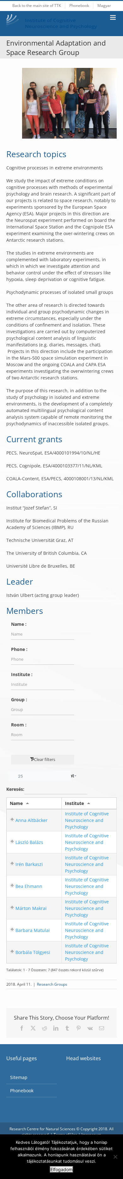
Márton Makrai (31, 908)
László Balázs (29, 842)
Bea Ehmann (28, 886)
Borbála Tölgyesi (32, 952)
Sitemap (18, 1077)
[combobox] (39, 776)
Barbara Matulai (32, 930)
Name (16, 803)
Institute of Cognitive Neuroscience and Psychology (87, 820)
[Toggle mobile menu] (113, 17)
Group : (19, 699)
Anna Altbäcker (31, 820)
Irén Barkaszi (29, 864)
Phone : (19, 649)
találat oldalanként (46, 776)
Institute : (21, 674)
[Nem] (115, 1157)
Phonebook (21, 1091)
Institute (74, 803)
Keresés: (15, 789)
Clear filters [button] (44, 759)
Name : (18, 624)
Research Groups (52, 984)
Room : (18, 725)
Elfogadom (61, 1169)
